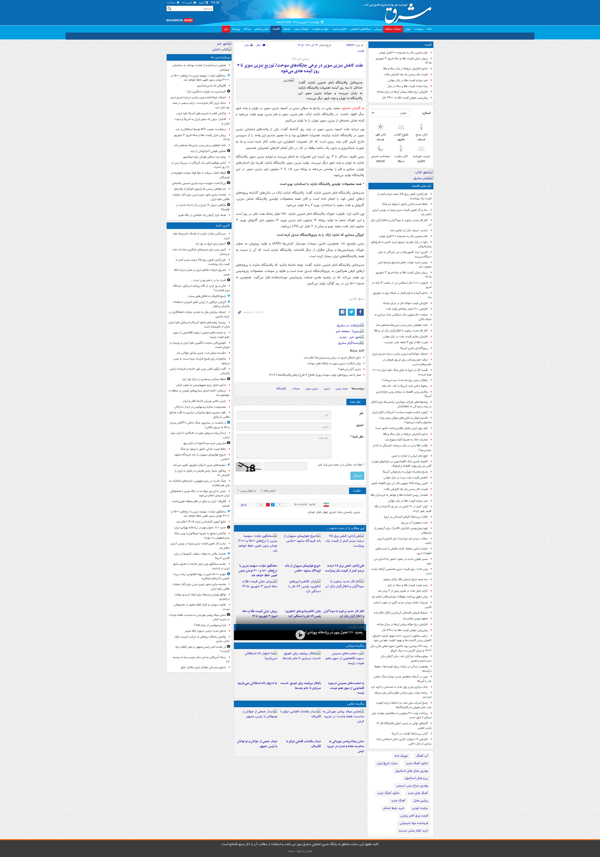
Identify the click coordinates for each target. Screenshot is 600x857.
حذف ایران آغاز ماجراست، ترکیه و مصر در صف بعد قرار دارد (201, 105)
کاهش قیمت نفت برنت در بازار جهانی (406, 477)
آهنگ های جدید (418, 793)
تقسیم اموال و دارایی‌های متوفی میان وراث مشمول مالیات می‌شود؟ (405, 420)
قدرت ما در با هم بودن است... (208, 280)
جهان (408, 29)
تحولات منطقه (393, 29)
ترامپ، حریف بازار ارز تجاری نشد (409, 230)
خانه (429, 29)
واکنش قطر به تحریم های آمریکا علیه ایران (201, 113)
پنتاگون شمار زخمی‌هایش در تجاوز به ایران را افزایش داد (202, 473)
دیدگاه (247, 29)
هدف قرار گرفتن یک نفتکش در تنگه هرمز (202, 215)
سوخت (296, 388)
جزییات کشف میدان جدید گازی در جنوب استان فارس (402, 604)
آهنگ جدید (398, 800)
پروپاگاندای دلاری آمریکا (414, 348)
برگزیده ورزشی (355, 645)
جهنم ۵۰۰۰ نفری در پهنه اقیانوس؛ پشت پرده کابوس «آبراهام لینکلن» (201, 576)
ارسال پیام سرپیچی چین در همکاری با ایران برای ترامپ (200, 435)
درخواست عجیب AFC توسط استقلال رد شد (201, 129)
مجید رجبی (342, 388)
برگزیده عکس (355, 703)
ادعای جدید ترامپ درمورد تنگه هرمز (205, 631)
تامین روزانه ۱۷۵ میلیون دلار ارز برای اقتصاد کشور (399, 483)
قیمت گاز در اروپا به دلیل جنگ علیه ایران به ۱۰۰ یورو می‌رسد (401, 372)
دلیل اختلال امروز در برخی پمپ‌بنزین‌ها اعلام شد (332, 357)
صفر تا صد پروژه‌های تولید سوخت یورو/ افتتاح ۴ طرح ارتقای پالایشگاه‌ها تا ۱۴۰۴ (315, 375)
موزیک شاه (401, 755)
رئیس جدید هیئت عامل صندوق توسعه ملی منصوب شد (404, 264)
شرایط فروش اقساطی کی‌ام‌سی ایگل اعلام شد (401, 612)
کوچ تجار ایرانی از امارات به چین (410, 456)
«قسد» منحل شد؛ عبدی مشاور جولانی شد (201, 353)
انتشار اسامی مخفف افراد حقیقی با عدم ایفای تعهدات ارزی (403, 550)
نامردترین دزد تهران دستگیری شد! (206, 91)
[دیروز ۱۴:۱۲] (300, 665)
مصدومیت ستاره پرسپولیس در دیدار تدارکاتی (200, 407)
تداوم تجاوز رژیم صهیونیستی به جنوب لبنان (201, 385)
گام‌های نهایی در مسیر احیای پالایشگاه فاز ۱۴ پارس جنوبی (403, 725)
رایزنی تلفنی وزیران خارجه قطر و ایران (204, 401)
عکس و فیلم (262, 29)
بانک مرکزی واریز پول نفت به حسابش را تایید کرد (399, 687)
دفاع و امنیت (339, 29)
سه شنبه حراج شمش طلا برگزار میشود (405, 579)
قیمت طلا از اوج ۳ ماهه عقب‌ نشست (406, 342)
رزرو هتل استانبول (416, 778)
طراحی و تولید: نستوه (300, 851)
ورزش (378, 29)
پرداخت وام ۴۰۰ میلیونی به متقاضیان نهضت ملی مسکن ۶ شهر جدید (401, 715)
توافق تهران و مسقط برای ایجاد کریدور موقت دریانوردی (202, 596)
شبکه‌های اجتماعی (360, 29)
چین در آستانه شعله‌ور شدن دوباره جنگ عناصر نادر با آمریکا (402, 678)
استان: (426, 113)
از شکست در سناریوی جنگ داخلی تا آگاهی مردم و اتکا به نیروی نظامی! (200, 425)
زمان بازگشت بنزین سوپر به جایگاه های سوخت (334, 363)
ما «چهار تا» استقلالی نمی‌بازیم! (257, 683)
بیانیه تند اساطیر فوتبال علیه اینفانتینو (204, 157)
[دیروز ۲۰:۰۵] (300, 634)
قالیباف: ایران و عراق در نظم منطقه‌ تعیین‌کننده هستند (201, 503)
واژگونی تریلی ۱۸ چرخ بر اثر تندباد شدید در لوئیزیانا (203, 207)
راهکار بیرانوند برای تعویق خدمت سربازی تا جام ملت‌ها (300, 685)
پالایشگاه (281, 388)
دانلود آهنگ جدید (417, 763)
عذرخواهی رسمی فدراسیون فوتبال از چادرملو (200, 189)
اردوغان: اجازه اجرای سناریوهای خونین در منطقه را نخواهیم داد (199, 392)
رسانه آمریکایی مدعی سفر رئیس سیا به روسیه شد (201, 659)
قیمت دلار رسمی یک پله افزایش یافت (406, 74)
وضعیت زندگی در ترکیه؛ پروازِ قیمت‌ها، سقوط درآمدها (402, 668)
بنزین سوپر (312, 388)
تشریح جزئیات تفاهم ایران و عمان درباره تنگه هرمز (202, 272)
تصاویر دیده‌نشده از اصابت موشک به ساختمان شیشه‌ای (201, 67)
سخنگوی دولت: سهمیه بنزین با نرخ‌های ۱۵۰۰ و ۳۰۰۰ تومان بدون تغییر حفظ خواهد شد (258, 570)
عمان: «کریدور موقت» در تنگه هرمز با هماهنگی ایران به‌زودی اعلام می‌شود (200, 493)
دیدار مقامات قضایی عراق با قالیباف (303, 744)
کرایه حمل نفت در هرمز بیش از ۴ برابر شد (403, 591)
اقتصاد (276, 29)
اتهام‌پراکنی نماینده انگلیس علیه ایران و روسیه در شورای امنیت (199, 345)
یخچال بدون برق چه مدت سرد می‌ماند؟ (405, 380)
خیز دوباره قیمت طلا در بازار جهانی (408, 80)
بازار (226, 29)
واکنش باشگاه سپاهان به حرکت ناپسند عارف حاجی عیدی (202, 639)
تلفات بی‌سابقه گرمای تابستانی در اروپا (406, 517)
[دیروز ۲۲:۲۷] (343, 665)
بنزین (327, 388)
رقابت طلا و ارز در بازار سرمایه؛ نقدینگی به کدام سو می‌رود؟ (402, 447)
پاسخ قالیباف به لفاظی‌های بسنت (207, 296)
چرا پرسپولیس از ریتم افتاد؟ (210, 625)
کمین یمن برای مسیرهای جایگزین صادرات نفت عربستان (201, 251)
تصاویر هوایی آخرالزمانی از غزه (208, 151)
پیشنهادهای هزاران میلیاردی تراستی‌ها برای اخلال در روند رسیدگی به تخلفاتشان (401, 404)
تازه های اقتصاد (421, 186)
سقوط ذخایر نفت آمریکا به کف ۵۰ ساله (405, 386)
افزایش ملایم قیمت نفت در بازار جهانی (405, 336)
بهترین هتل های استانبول (411, 770)
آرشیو (202, 2)
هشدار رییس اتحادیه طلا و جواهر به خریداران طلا (399, 495)
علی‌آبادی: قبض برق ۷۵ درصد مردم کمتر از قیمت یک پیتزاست (404, 196)
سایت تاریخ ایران (387, 763)
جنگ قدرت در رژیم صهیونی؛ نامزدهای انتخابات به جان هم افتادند (199, 483)
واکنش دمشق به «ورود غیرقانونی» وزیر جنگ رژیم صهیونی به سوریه (202, 535)
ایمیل (359, 425)
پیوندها (236, 29)
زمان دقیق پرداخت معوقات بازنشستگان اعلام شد (399, 596)
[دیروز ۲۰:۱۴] (256, 548)
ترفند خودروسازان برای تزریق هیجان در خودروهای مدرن (406, 361)
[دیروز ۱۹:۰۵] (343, 723)
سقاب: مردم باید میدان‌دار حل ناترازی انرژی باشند (404, 540)
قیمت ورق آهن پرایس (414, 815)
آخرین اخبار (222, 225)
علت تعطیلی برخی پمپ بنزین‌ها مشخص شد (402, 325)
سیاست (419, 29)
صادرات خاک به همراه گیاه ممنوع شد (406, 439)
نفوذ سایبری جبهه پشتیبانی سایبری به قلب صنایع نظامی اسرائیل (200, 414)
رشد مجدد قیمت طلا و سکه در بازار (407, 86)
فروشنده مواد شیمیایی (414, 823)
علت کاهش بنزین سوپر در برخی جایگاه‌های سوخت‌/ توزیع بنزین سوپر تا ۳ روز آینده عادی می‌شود (300, 68)
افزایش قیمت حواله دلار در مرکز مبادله (405, 303)
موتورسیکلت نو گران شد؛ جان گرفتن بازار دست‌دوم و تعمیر (406, 658)
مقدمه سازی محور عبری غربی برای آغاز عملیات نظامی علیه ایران (201, 196)
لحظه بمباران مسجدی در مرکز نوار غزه (204, 379)
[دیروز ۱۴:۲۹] (256, 593)
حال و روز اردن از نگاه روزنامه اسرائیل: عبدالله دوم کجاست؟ (201, 288)
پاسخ (244, 504)
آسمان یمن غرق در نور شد (210, 243)
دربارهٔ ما (171, 2)
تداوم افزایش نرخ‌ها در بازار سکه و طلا (405, 68)
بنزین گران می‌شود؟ (349, 369)
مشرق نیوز (398, 11)
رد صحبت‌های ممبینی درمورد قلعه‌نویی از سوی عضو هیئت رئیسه (346, 688)
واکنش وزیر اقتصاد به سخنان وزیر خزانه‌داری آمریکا (403, 394)
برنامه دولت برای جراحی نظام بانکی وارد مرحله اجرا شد (402, 695)
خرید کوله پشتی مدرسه (413, 830)
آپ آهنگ (422, 755)
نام (361, 413)
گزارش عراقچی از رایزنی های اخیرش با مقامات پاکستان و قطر (201, 304)
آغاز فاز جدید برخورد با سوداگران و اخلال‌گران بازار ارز (401, 222)
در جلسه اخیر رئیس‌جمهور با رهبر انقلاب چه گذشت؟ (202, 649)
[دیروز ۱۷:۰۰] (256, 723)
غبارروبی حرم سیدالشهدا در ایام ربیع (205, 443)
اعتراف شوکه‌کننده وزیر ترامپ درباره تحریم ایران (400, 354)
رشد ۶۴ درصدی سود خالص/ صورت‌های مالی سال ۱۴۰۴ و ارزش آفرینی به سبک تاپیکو (400, 648)
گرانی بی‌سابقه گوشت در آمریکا (410, 733)
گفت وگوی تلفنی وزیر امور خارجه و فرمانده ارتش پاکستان (200, 371)
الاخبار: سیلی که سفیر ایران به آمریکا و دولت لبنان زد (202, 121)
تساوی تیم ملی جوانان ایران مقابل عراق (203, 667)
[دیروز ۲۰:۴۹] (300, 548)
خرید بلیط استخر (393, 808)
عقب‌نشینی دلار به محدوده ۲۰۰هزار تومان (403, 52)
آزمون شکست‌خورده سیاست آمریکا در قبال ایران (400, 412)
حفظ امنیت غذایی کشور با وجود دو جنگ (405, 204)
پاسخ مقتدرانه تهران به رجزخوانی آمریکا (405, 472)
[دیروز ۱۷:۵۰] (343, 593)
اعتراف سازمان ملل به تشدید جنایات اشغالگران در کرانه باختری (199, 314)
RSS (213, 2)
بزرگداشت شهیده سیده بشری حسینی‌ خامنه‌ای (199, 183)
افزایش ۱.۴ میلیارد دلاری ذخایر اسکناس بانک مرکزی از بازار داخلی (403, 741)
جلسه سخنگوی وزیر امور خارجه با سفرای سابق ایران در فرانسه (201, 566)
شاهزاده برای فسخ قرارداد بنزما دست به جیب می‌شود (201, 361)
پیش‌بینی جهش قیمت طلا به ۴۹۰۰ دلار (405, 97)
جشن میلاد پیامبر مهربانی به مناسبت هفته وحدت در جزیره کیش (345, 746)
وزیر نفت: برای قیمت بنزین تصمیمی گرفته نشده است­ (401, 571)
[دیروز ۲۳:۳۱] (343, 548)
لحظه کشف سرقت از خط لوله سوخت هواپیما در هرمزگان (200, 175)
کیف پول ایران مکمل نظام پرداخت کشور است (401, 428)
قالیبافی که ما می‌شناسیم (211, 85)
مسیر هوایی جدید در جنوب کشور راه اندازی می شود (402, 561)
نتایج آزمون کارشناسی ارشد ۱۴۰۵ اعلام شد (201, 521)
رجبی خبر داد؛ (300, 59)
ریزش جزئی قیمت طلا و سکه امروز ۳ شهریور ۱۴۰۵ (403, 60)
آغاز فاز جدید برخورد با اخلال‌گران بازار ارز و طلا (401, 330)
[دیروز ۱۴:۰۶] (256, 665)
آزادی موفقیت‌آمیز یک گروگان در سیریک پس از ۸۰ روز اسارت (200, 165)
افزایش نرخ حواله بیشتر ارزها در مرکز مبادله (402, 92)
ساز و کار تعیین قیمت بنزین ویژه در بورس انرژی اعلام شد (401, 212)
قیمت (427, 44)
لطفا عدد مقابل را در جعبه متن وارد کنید (341, 465)
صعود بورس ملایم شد (415, 618)
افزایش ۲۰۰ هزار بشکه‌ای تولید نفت (407, 309)
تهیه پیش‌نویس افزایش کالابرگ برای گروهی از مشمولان (402, 530)
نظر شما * (356, 436)
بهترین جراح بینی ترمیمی (412, 785)
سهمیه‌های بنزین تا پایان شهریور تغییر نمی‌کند (199, 465)
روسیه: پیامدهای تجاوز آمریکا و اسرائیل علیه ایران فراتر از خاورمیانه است (199, 324)
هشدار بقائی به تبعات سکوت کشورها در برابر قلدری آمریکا (202, 556)
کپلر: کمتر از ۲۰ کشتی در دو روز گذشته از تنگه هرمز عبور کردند (402, 508)
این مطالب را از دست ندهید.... (345, 528)
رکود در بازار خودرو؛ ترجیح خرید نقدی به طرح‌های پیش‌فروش (401, 244)
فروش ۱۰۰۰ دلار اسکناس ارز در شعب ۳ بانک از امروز (401, 285)
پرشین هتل (420, 800)
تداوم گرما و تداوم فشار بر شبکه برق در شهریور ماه (402, 295)
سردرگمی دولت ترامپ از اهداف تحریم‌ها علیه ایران (201, 235)
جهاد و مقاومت (320, 29)
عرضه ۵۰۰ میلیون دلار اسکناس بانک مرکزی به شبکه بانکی (403, 316)
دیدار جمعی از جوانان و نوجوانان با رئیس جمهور (257, 744)
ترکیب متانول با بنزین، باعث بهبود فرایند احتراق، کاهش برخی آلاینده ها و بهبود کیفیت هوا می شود (401, 638)
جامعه (286, 29)
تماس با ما (187, 2)
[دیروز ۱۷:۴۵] (300, 723)
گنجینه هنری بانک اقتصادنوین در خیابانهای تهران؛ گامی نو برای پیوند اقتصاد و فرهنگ (401, 463)
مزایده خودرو (420, 808)
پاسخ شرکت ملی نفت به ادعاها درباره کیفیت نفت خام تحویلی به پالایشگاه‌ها (403, 705)
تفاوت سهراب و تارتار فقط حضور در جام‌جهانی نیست (201, 606)
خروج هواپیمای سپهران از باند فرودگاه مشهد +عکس (303, 568)
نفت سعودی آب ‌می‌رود (414, 522)
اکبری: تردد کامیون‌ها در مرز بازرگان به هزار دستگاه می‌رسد (404, 254)
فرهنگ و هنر (301, 29)
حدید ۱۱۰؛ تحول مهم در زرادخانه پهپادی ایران (331, 632)
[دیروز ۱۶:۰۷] (300, 593)
